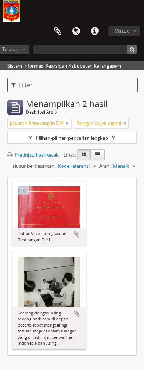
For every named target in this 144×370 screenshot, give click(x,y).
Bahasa (76, 31)
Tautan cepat (94, 31)
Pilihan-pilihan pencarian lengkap (72, 138)
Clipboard (57, 31)
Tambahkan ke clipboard (76, 234)
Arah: (105, 166)
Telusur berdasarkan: (33, 166)
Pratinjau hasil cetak (36, 155)
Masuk (121, 31)
